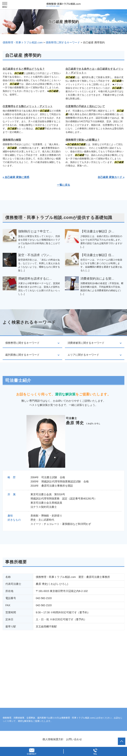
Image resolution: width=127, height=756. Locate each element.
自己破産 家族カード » (111, 177)
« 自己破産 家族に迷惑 (16, 177)
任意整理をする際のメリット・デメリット (28, 106)
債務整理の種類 (12, 139)
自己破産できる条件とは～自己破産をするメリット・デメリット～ (94, 70)
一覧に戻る (63, 184)
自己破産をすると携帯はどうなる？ (24, 68)
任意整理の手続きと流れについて (85, 106)
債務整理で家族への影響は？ (83, 139)
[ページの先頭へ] (121, 741)
